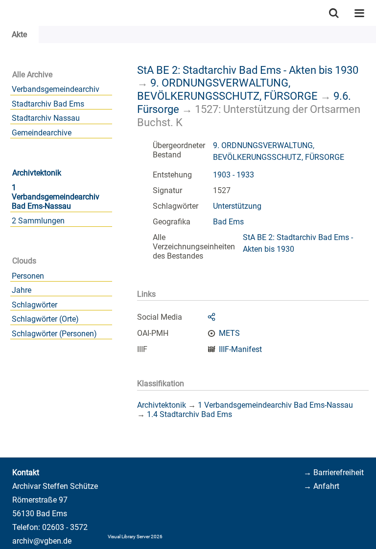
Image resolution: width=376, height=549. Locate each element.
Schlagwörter (34, 304)
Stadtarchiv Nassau (46, 118)
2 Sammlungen (38, 220)
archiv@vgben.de (41, 541)
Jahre (21, 290)
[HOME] (5, 13)
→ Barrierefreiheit (334, 472)
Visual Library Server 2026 (135, 536)
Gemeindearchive (41, 132)
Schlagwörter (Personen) (54, 333)
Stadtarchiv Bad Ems (48, 104)
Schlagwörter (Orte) (45, 319)
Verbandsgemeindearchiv (55, 89)
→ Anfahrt (321, 486)
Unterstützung (237, 206)
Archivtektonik (36, 172)
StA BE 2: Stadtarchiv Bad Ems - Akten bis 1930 (247, 70)
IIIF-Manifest (240, 349)
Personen (28, 276)
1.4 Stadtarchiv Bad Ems (189, 414)
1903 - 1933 (233, 174)
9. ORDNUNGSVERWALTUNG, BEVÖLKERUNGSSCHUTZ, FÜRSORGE (227, 89)
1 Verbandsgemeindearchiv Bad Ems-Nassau (55, 197)
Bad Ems (228, 221)
